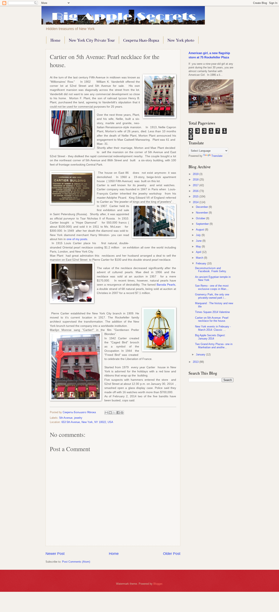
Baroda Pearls (166, 284)
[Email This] (106, 413)
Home (55, 40)
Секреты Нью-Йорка (141, 40)
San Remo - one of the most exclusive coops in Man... (212, 287)
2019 (196, 174)
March (200, 257)
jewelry (78, 417)
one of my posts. (77, 239)
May (199, 246)
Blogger (157, 583)
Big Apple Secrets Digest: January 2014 (210, 337)
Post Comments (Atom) (76, 561)
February (201, 263)
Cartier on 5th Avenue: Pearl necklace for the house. (211, 319)
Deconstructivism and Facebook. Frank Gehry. (211, 270)
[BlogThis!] (110, 413)
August (200, 229)
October (201, 218)
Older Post (171, 554)
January (201, 354)
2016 (196, 191)
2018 (196, 179)
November (202, 212)
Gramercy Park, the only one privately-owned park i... (212, 296)
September (203, 223)
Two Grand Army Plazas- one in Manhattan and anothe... (213, 346)
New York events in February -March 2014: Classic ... (213, 328)
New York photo (180, 40)
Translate (216, 155)
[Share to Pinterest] (122, 413)
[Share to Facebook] (118, 413)
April (199, 252)
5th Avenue (66, 417)
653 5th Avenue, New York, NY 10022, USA (87, 422)
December (202, 206)
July (199, 235)
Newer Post (55, 554)
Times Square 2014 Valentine (212, 312)
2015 (196, 196)
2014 (196, 202)
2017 (196, 185)
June (199, 240)
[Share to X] (114, 413)
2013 (196, 361)
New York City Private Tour (92, 40)
